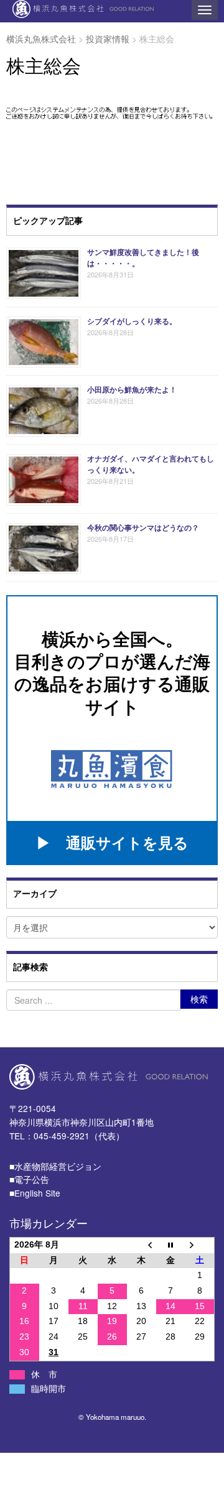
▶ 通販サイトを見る (112, 842)
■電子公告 (29, 1179)
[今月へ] (170, 1245)
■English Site (34, 1193)
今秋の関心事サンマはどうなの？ (143, 527)
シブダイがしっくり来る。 (132, 321)
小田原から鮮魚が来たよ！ (132, 389)
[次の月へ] (200, 1245)
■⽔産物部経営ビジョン (55, 1166)
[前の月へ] (141, 1245)
